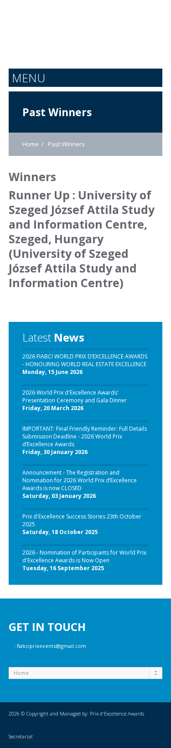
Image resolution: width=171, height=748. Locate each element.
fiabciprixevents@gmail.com (51, 645)
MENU (28, 77)
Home (30, 144)
